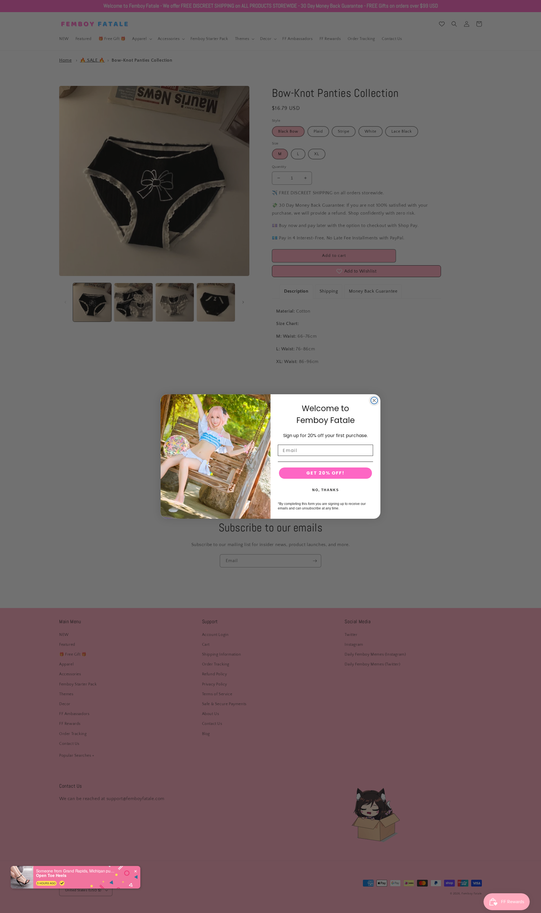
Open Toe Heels (51, 875)
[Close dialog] (374, 400)
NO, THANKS (325, 490)
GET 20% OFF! (325, 473)
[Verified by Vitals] (62, 883)
